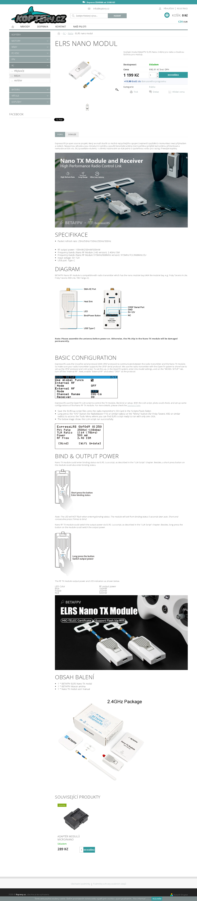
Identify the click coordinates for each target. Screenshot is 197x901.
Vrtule (15, 95)
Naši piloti (79, 26)
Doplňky (16, 101)
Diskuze (72, 134)
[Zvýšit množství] (157, 73)
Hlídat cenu (178, 91)
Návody (25, 26)
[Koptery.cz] (39, 15)
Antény (18, 80)
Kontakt (60, 26)
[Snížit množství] (157, 76)
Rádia (17, 75)
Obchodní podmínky (80, 884)
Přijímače (19, 71)
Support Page (133, 405)
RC (13, 65)
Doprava (42, 26)
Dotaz (156, 91)
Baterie (16, 89)
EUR (185, 21)
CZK (180, 21)
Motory (16, 40)
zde (147, 898)
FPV (13, 59)
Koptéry (16, 34)
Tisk (136, 91)
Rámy (14, 46)
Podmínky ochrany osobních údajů (109, 884)
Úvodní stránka (13, 26)
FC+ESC (15, 53)
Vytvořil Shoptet (181, 894)
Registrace (182, 8)
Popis (60, 134)
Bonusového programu (154, 81)
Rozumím (157, 898)
